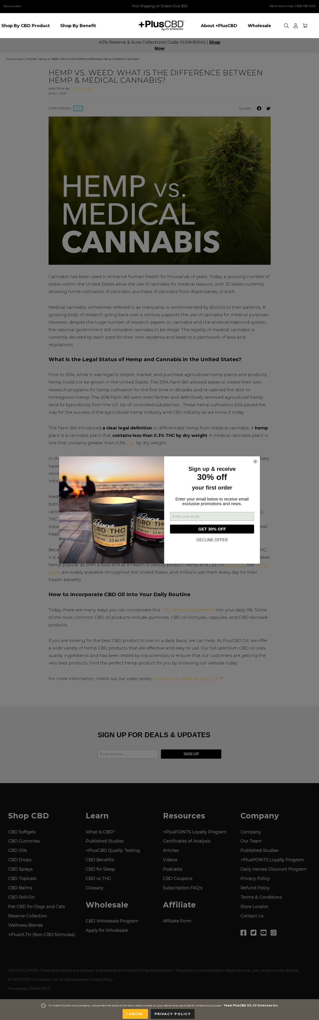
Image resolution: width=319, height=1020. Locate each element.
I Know (135, 1014)
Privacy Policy (173, 1014)
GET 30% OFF (212, 529)
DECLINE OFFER (212, 540)
